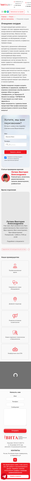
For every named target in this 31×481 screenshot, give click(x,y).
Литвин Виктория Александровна (19, 173)
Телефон (7, 141)
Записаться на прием (17, 11)
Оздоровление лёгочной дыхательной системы (14, 249)
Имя (5, 133)
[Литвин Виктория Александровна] (5, 178)
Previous (1, 249)
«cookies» (16, 470)
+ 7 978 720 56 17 (17, 6)
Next (30, 249)
